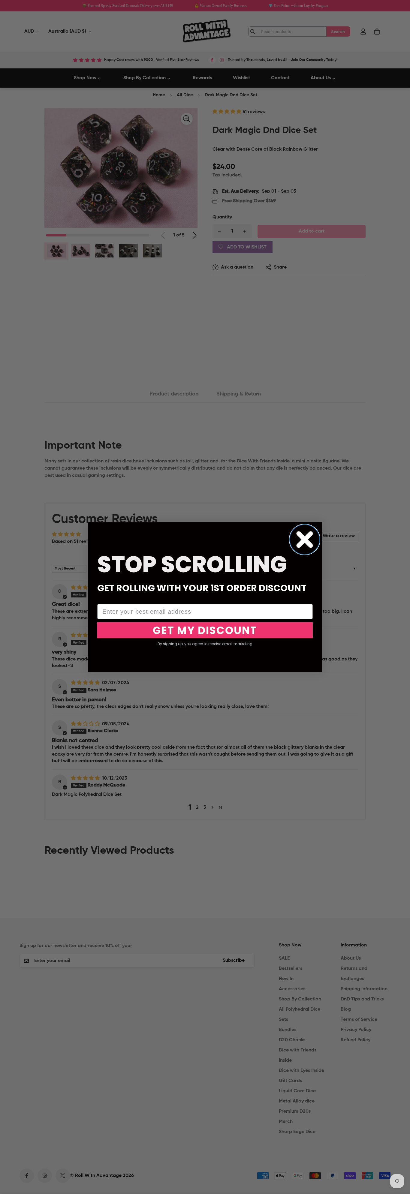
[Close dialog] (305, 540)
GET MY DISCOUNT (205, 630)
